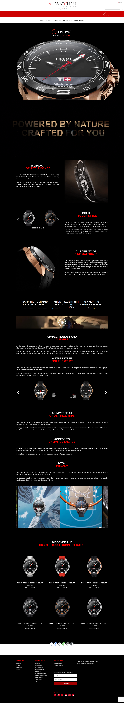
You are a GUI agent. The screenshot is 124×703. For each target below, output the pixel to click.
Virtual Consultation (58, 665)
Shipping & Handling (40, 669)
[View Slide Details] (28, 218)
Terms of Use (86, 661)
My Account (106, 13)
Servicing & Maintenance (40, 673)
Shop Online (79, 20)
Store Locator (19, 667)
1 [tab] (33, 227)
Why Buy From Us (39, 667)
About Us (18, 663)
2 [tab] (35, 227)
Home (42, 20)
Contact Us (37, 663)
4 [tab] (39, 227)
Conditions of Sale (94, 661)
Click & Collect (38, 671)
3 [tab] (37, 227)
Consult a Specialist (58, 663)
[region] (37, 222)
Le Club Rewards (38, 679)
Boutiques (58, 20)
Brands (49, 20)
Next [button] (57, 220)
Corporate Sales (38, 665)
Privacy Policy (79, 661)
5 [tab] (41, 227)
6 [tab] (43, 227)
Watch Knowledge (39, 677)
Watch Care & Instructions (41, 675)
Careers (18, 669)
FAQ (36, 681)
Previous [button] (18, 220)
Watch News (68, 20)
